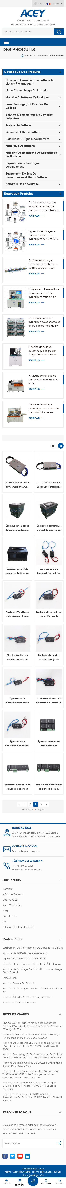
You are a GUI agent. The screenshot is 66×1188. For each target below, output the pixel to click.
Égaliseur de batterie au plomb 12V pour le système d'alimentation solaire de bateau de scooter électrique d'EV (48, 614)
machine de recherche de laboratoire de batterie (31, 154)
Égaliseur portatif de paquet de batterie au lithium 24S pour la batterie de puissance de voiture (17, 571)
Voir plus (34, 216)
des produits (9, 900)
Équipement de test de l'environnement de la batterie (26, 175)
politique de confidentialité (18, 927)
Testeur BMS (9, 978)
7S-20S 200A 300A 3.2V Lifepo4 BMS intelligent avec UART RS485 (48, 485)
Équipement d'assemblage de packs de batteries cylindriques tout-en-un (44, 293)
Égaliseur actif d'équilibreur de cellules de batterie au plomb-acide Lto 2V (17, 744)
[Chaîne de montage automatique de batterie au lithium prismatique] (15, 270)
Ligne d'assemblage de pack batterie (24, 959)
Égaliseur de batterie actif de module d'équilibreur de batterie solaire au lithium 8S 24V (48, 744)
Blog (5, 911)
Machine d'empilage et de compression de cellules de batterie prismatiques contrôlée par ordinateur (32, 1056)
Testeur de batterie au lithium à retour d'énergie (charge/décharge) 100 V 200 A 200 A (31, 1036)
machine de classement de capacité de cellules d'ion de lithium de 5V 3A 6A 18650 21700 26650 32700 (31, 1046)
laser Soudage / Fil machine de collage (27, 106)
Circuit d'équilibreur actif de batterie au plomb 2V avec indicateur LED (49, 701)
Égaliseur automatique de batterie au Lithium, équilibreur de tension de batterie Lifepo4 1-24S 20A (17, 528)
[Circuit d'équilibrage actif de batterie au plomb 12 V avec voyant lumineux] (17, 638)
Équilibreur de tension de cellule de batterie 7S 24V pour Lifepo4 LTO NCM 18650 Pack (17, 787)
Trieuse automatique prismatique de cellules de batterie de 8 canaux (44, 409)
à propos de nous (12, 894)
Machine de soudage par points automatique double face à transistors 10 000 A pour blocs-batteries (29, 1086)
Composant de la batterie (50, 56)
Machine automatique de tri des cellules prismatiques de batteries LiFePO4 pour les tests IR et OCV (32, 1097)
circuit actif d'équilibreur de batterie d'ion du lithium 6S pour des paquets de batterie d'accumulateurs (49, 787)
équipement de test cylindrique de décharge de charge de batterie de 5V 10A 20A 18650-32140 (44, 322)
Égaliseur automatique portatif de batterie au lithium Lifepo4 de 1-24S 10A (48, 528)
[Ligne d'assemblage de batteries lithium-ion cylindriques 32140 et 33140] (15, 241)
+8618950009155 (33, 20)
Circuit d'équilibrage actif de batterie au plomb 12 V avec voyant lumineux (17, 658)
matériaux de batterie (20, 146)
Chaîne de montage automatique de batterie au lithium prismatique (43, 264)
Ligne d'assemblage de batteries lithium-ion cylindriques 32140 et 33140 (44, 235)
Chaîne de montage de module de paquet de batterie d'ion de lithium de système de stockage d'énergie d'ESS (44, 206)
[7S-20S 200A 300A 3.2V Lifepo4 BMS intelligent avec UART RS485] (49, 466)
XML (4, 921)
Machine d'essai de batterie (18, 983)
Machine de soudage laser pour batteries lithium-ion (32, 990)
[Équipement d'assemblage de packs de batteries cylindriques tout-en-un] (15, 298)
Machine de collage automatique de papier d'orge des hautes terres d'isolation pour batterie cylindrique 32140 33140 (43, 351)
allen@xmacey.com (33, 25)
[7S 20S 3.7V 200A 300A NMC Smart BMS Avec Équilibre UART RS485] (17, 466)
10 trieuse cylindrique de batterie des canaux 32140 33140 (44, 380)
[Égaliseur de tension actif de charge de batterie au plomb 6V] (49, 638)
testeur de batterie (18, 125)
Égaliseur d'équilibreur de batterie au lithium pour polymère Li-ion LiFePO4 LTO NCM (17, 614)
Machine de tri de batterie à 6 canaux (25, 953)
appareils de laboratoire (22, 184)
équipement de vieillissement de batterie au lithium (32, 948)
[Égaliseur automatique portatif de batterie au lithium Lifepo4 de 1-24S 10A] (49, 509)
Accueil (29, 56)
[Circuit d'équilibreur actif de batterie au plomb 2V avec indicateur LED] (49, 682)
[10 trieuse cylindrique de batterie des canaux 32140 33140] (15, 385)
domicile (7, 889)
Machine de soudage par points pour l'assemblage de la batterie (32, 971)
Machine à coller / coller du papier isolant (27, 997)
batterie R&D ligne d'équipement (27, 139)
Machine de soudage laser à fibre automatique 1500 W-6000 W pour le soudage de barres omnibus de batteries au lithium (30, 1074)
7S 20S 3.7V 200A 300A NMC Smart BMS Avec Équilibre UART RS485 (17, 485)
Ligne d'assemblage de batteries (27, 90)
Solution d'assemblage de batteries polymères (29, 116)
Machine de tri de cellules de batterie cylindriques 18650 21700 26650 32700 (32, 1064)
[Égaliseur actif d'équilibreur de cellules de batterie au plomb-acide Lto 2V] (17, 725)
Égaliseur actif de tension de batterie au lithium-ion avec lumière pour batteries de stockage (48, 571)
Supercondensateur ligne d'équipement (22, 165)
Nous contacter (11, 905)
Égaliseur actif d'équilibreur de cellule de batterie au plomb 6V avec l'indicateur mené (17, 701)
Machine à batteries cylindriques (27, 97)
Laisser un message (33, 1180)
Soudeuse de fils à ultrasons (19, 1002)
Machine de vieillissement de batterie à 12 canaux (31, 964)
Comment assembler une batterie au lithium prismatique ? (30, 82)
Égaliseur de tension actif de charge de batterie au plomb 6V (49, 658)
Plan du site (9, 916)
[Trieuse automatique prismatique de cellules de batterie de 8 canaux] (15, 414)
